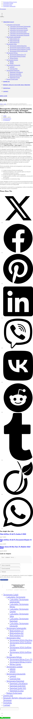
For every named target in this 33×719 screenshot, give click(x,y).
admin (4, 115)
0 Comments (6, 120)
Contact (6, 705)
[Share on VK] (18, 382)
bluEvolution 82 (16, 633)
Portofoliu (7, 702)
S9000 (12, 671)
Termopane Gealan (8, 3)
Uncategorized (7, 118)
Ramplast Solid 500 (18, 688)
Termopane (3, 9)
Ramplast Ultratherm (19, 683)
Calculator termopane (15, 597)
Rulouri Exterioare (14, 693)
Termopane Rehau (14, 657)
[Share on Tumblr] (18, 460)
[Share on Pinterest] (18, 283)
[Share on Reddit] (18, 412)
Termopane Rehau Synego (10, 2)
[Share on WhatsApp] (18, 528)
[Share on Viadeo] (18, 494)
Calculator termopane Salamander (19, 600)
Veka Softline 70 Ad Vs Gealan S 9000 (13, 534)
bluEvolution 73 (16, 630)
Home (1, 103)
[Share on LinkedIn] (18, 318)
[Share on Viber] (18, 348)
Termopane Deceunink (15, 673)
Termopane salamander (9, 6)
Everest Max (15, 678)
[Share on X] (18, 222)
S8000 (12, 669)
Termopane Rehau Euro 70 (21, 659)
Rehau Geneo (15, 664)
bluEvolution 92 (16, 635)
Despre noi (8, 695)
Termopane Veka (7, 5)
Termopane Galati (10, 594)
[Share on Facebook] (18, 252)
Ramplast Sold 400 (18, 686)
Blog (5, 103)
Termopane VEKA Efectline (21, 640)
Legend (13, 676)
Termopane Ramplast (15, 681)
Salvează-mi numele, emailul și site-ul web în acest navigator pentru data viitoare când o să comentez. (16, 576)
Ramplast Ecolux (17, 690)
